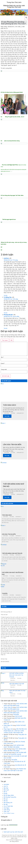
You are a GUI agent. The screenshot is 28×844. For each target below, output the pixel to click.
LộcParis (6, 258)
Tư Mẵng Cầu (7, 297)
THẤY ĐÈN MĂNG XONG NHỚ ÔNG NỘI (12, 553)
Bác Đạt (6, 788)
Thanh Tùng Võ (8, 707)
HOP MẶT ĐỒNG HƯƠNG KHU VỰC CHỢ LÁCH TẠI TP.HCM (16, 675)
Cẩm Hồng (7, 809)
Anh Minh (6, 784)
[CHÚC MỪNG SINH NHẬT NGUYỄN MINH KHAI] (4, 566)
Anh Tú (6, 786)
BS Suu (6, 800)
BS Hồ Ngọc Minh (9, 795)
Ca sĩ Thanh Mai (8, 806)
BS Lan (6, 799)
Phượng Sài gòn (8, 314)
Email (3, 363)
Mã (11, 340)
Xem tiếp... (7, 416)
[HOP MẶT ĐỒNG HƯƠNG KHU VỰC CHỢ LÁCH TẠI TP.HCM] (4, 676)
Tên (2, 357)
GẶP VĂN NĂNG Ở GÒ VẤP (16, 684)
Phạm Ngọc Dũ (8, 725)
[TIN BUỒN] (4, 587)
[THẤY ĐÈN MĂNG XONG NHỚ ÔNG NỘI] (4, 547)
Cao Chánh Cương (9, 813)
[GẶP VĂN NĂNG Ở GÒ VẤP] (4, 686)
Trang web (4, 369)
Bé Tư (5, 791)
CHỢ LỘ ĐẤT (18, 716)
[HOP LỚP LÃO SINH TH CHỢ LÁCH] (4, 693)
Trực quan (5, 340)
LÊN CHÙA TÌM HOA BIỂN (9, 534)
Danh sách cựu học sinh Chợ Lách (13, 832)
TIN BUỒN (4, 593)
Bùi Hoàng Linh (8, 802)
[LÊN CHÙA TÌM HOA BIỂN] (4, 528)
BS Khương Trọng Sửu (10, 797)
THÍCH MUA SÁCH (7, 515)
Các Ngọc (6, 808)
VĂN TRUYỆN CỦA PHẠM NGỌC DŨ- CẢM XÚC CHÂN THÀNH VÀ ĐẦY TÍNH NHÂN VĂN (15, 730)
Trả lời (5, 295)
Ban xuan (6, 790)
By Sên (6, 804)
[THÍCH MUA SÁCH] (4, 509)
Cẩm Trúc (6, 811)
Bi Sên (5, 793)
